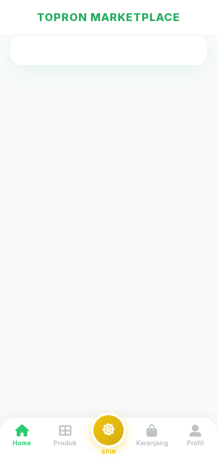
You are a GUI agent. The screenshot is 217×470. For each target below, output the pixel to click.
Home (22, 442)
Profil (195, 442)
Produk (65, 442)
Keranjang (152, 442)
